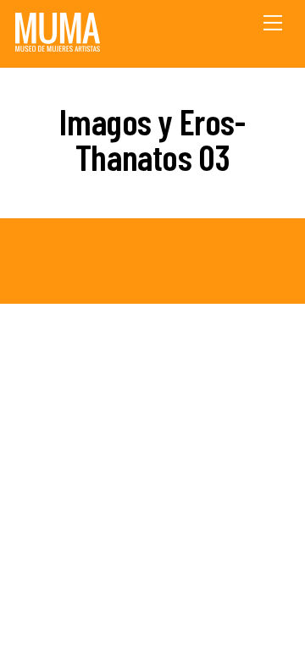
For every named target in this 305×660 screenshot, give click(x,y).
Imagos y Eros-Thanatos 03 (152, 139)
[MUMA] (57, 45)
